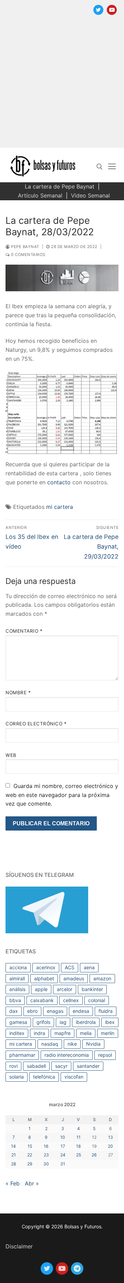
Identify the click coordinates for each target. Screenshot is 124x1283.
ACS (69, 967)
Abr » (32, 1183)
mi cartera (59, 506)
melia (86, 1033)
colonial (96, 1000)
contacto (59, 482)
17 (63, 1146)
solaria (16, 1077)
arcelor (64, 989)
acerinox (45, 967)
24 (62, 1154)
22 (29, 1154)
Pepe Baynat (24, 246)
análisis (17, 989)
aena (89, 967)
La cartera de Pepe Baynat (59, 186)
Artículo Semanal (40, 195)
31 (62, 1163)
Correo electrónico (36, 723)
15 (30, 1146)
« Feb (13, 1183)
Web (11, 755)
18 (78, 1146)
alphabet (44, 978)
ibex (110, 1022)
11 (78, 1137)
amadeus (73, 978)
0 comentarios (27, 254)
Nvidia (93, 1044)
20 (110, 1146)
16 (46, 1146)
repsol (105, 1055)
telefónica (44, 1077)
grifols (43, 1022)
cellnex (71, 1000)
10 (62, 1137)
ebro (32, 1011)
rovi (13, 1066)
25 (78, 1154)
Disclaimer (19, 1246)
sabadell (36, 1066)
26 (94, 1154)
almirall (17, 978)
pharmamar (22, 1055)
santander (88, 1066)
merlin (107, 1033)
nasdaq (49, 1044)
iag (63, 1022)
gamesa (18, 1022)
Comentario (24, 631)
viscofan (73, 1077)
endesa (81, 1011)
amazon (102, 978)
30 (46, 1163)
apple (41, 989)
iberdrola (86, 1022)
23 (46, 1154)
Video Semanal (90, 195)
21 (13, 1154)
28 (13, 1163)
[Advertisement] (62, 85)
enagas (55, 1011)
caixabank (42, 1000)
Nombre (18, 692)
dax (13, 1011)
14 (13, 1146)
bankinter (92, 989)
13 (110, 1137)
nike (72, 1044)
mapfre (62, 1033)
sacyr (61, 1066)
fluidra (106, 1011)
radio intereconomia (66, 1055)
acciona (18, 967)
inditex (16, 1033)
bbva (15, 1000)
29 (29, 1163)
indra (39, 1033)
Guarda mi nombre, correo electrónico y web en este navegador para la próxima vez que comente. (62, 794)
